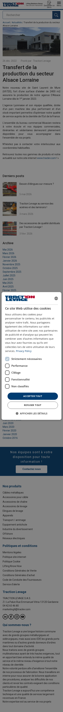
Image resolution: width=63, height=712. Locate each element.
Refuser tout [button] (32, 405)
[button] (31, 414)
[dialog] (31, 356)
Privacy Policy (23, 351)
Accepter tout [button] (32, 396)
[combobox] (56, 298)
